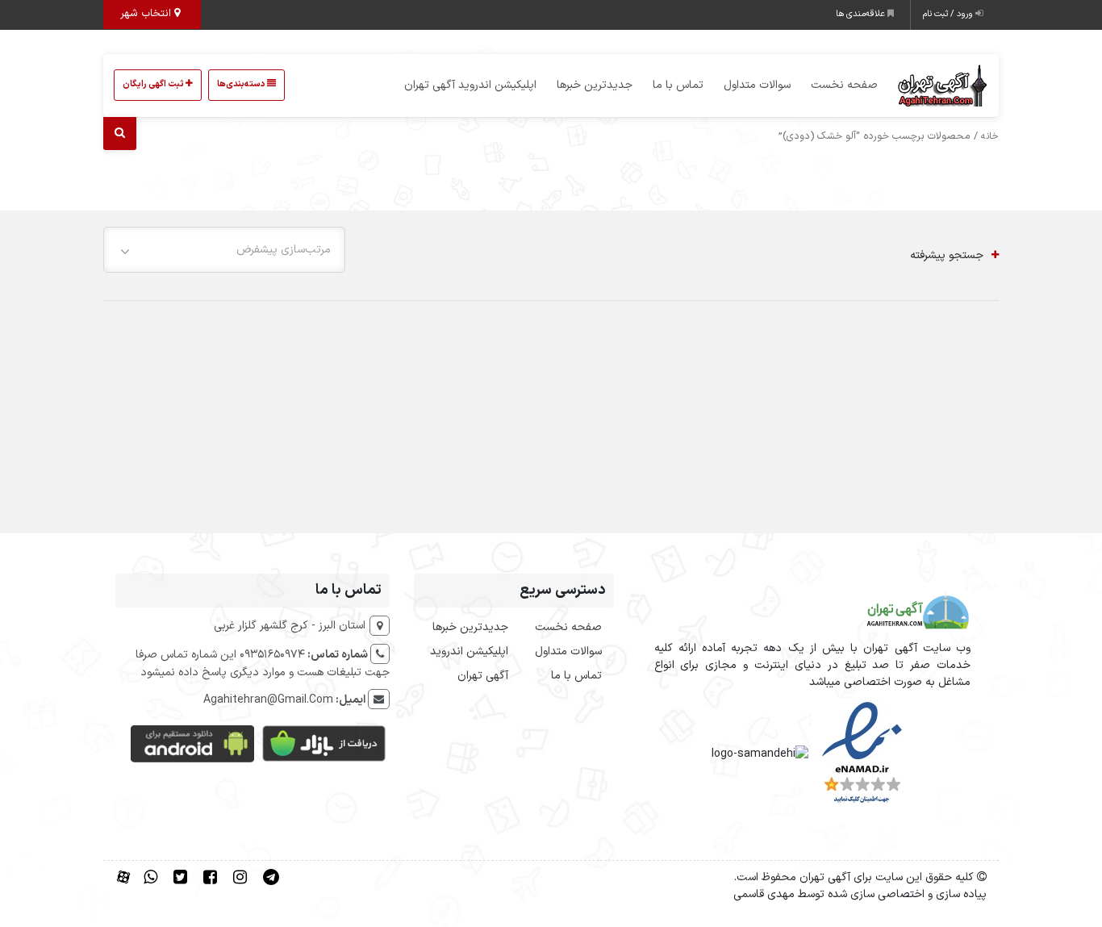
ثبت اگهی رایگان (154, 84)
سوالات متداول (757, 85)
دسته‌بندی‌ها (242, 84)
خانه (990, 136)
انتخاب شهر (147, 14)
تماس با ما (678, 85)
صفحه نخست (844, 85)
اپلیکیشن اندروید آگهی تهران (470, 85)
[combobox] (224, 250)
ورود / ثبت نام (949, 14)
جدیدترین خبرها (594, 85)
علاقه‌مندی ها (861, 14)
